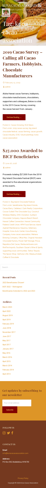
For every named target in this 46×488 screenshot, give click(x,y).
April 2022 (7, 311)
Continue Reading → (14, 117)
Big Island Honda (30, 205)
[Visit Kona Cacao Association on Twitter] (8, 434)
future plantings (27, 135)
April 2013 (7, 374)
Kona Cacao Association (21, 5)
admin (8, 87)
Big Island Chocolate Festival (23, 202)
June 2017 (7, 336)
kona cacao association (21, 234)
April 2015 (7, 361)
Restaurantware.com (29, 244)
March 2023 (7, 307)
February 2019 (8, 324)
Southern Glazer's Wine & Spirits (29, 247)
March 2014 (7, 366)
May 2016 (6, 353)
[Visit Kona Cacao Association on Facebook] (12, 434)
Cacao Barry (8, 208)
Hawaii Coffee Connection (13, 221)
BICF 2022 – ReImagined (12, 287)
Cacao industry (9, 135)
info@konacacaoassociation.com (15, 453)
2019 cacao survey (20, 128)
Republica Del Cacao (11, 244)
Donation (25, 215)
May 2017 (6, 341)
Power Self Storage (26, 241)
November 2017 (9, 332)
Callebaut (17, 208)
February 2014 (8, 370)
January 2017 (8, 349)
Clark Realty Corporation (32, 208)
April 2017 (7, 345)
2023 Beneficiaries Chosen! (13, 283)
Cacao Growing (17, 125)
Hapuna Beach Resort (29, 218)
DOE (18, 135)
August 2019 (8, 315)
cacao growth (36, 131)
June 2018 (7, 328)
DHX (19, 215)
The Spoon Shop (9, 254)
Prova (37, 241)
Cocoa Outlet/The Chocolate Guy (17, 211)
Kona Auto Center (17, 231)
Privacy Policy (23, 478)
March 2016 (7, 357)
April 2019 (7, 320)
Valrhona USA (22, 254)
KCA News (29, 125)
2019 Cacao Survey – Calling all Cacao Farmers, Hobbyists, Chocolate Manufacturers (22, 64)
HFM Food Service (27, 225)
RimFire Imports (9, 247)
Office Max (23, 238)
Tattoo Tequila (33, 251)
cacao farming (24, 131)
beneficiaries (18, 205)
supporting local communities (15, 251)
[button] (40, 5)
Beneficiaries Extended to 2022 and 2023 (19, 291)
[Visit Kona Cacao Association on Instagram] (4, 434)
